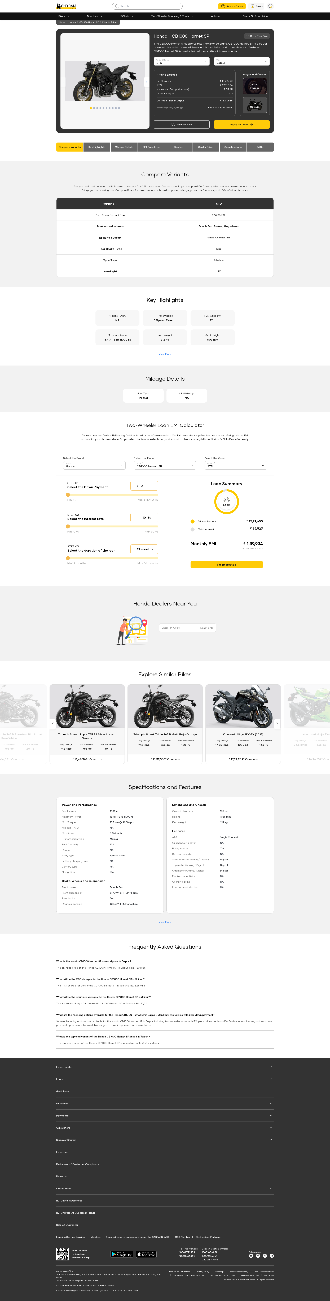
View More (165, 354)
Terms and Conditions (179, 1271)
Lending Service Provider (71, 1236)
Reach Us (269, 1275)
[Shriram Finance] (66, 6)
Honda (72, 22)
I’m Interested (226, 564)
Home (62, 22)
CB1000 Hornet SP (89, 22)
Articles (215, 16)
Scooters (92, 16)
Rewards (61, 1176)
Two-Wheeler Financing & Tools (170, 16)
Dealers (178, 146)
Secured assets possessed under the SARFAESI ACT (137, 1236)
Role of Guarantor (67, 1224)
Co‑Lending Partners (208, 1236)
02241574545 (210, 1259)
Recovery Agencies (250, 1275)
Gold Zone (62, 1091)
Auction (95, 1236)
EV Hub (125, 16)
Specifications (233, 146)
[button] (91, 108)
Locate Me (206, 627)
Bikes (62, 16)
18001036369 (187, 1255)
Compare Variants (70, 146)
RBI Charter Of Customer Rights (75, 1212)
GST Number (182, 1236)
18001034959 (187, 1252)
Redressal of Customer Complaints (77, 1164)
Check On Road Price (255, 16)
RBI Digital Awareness (69, 1200)
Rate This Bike (259, 36)
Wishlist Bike (184, 124)
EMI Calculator (151, 146)
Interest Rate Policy (238, 1271)
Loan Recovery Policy (264, 1271)
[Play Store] (122, 1254)
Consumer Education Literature (188, 1275)
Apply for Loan (239, 124)
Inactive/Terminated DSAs (222, 1275)
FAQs (260, 146)
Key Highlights (97, 146)
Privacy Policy (202, 1271)
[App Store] (147, 1254)
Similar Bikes (205, 146)
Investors (62, 1151)
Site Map (219, 1271)
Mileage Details (124, 146)
